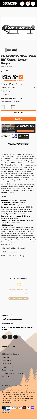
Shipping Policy (7, 367)
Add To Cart (18, 113)
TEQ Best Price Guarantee (11, 354)
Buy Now (18, 119)
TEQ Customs (11, 412)
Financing (5, 357)
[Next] (33, 27)
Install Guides (7, 360)
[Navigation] (33, 3)
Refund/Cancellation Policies (12, 373)
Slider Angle (5, 91)
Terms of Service (8, 370)
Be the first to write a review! (18, 299)
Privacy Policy (7, 364)
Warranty (5, 376)
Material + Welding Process (11, 84)
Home (4, 351)
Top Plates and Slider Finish (11, 98)
